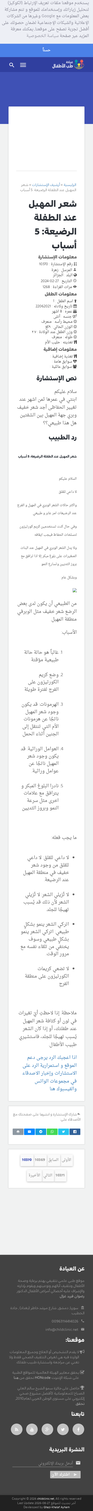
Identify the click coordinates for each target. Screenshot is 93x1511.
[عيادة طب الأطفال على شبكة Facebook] (78, 1429)
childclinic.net (45, 1498)
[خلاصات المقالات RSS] (16, 1429)
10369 (40, 1160)
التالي (47, 1175)
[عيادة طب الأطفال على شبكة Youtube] (32, 1429)
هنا (16, 1378)
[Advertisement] (46, 142)
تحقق (80, 1404)
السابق (53, 1160)
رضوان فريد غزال (72, 1296)
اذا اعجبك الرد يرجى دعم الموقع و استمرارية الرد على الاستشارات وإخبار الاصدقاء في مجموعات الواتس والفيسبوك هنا (49, 1073)
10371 (60, 1175)
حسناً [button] (46, 50)
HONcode (43, 1378)
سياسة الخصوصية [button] (42, 36)
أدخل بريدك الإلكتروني (55, 1463)
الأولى (66, 1160)
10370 (27, 1160)
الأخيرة (34, 1175)
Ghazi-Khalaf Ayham (57, 1507)
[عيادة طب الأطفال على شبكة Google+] (47, 1429)
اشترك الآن (61, 1474)
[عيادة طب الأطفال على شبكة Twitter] (63, 1429)
